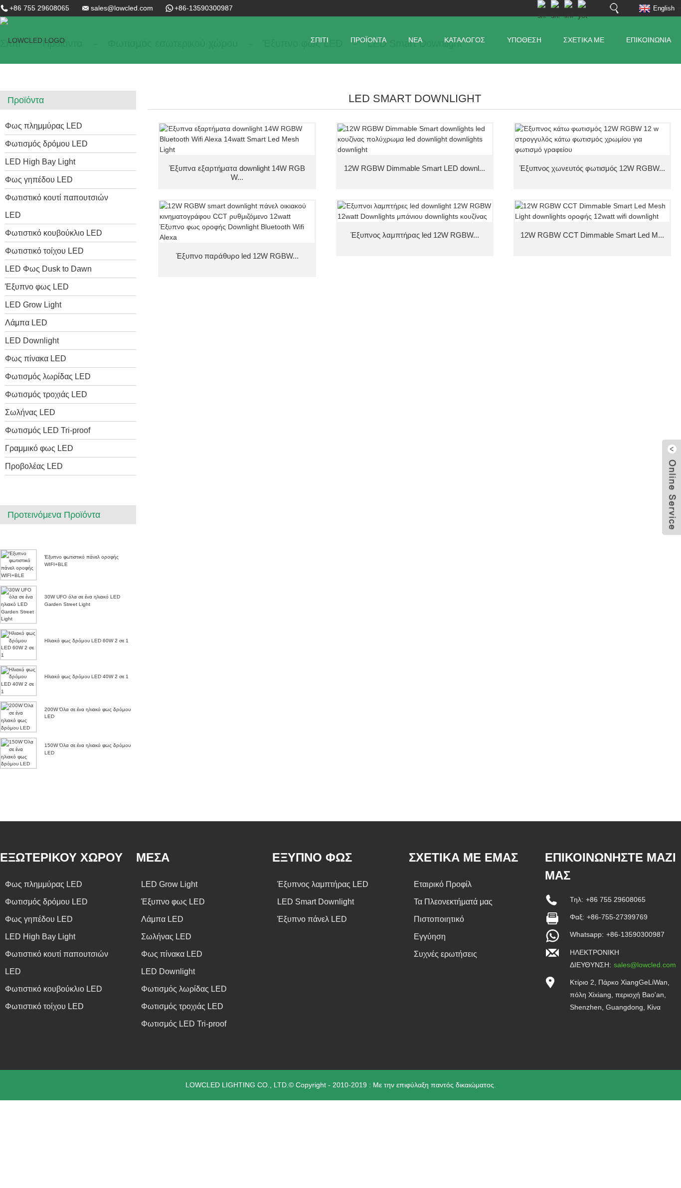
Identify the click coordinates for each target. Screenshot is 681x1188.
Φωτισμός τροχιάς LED (46, 394)
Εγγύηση (430, 936)
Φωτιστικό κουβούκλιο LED (53, 233)
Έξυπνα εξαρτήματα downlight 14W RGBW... (237, 172)
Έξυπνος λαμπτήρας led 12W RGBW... (414, 235)
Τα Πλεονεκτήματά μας (453, 901)
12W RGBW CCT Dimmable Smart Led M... (592, 235)
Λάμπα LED (26, 322)
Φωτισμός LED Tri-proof (47, 430)
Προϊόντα (368, 40)
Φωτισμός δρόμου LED (46, 144)
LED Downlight (32, 340)
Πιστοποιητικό (439, 919)
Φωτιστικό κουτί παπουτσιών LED (56, 206)
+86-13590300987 (203, 8)
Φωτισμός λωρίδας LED (48, 376)
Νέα (415, 40)
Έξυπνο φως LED (37, 287)
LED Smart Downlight (315, 901)
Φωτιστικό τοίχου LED (44, 251)
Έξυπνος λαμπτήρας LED (322, 884)
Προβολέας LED (34, 466)
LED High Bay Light (40, 161)
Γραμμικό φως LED (39, 448)
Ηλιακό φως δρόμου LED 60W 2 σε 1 (86, 640)
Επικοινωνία (648, 40)
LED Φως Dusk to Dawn (48, 269)
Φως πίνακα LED (35, 358)
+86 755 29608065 (39, 8)
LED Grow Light (33, 304)
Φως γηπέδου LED (39, 179)
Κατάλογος (464, 40)
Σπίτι (320, 40)
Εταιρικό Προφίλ (443, 884)
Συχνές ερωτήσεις (445, 954)
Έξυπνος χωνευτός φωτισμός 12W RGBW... (592, 168)
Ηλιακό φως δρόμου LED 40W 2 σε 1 (86, 676)
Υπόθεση (524, 40)
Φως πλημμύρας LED (43, 126)
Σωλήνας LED (30, 412)
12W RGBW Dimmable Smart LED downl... (414, 168)
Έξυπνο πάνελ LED (312, 919)
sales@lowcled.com (122, 8)
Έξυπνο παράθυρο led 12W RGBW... (237, 256)
